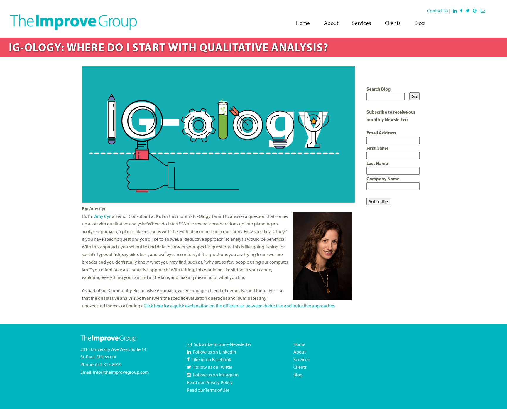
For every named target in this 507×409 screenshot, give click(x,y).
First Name (377, 148)
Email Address (381, 133)
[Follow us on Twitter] (468, 11)
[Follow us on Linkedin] (455, 11)
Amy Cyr (102, 216)
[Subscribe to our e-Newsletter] (483, 11)
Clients (393, 22)
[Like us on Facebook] (462, 11)
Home (303, 22)
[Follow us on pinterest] (476, 11)
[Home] (73, 18)
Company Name (382, 178)
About (331, 22)
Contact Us (437, 11)
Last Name (377, 163)
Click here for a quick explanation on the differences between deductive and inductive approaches (239, 306)
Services (361, 22)
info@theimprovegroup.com (121, 372)
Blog (420, 22)
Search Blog (378, 89)
